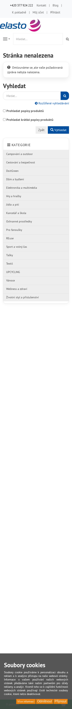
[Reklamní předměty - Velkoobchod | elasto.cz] (21, 25)
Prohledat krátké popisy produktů (29, 120)
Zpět (41, 130)
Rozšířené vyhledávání (53, 103)
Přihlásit (55, 12)
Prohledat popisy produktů (25, 111)
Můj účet (38, 12)
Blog (55, 5)
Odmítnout (44, 701)
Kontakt (41, 5)
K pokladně (19, 12)
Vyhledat (60, 130)
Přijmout (60, 701)
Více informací (25, 701)
